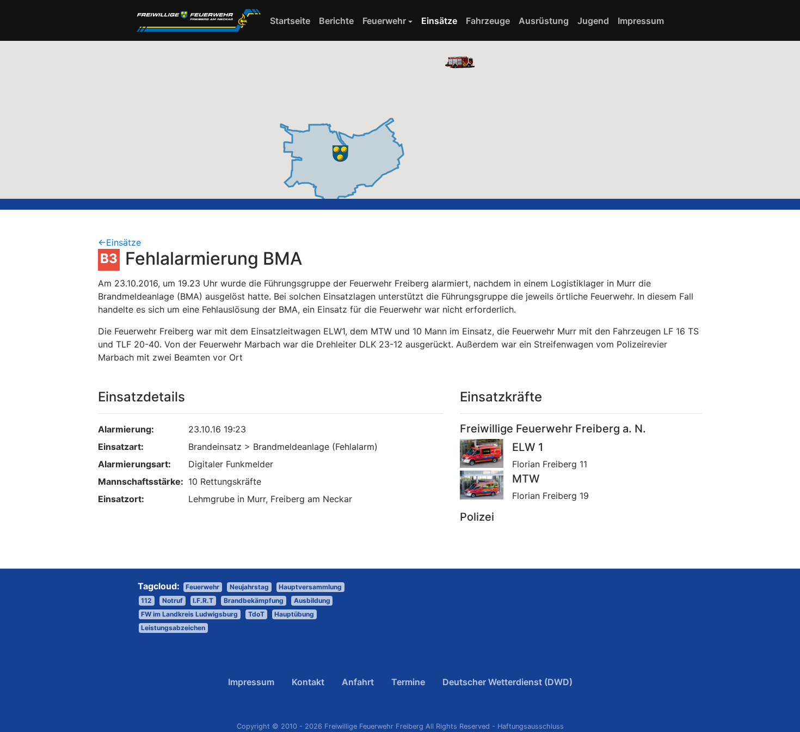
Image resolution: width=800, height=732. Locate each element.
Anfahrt (358, 681)
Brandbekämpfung (254, 600)
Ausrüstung (544, 20)
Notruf (172, 600)
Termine (408, 681)
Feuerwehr (384, 20)
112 (146, 600)
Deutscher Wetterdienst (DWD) (507, 681)
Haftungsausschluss (530, 726)
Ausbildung (312, 600)
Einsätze (439, 20)
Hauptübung (294, 614)
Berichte (336, 20)
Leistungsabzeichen (173, 628)
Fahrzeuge (488, 20)
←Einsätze (119, 242)
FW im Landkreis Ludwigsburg (189, 614)
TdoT (256, 614)
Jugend (593, 20)
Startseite (292, 20)
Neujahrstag (249, 587)
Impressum (641, 20)
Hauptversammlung (310, 587)
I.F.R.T (203, 600)
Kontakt (308, 681)
